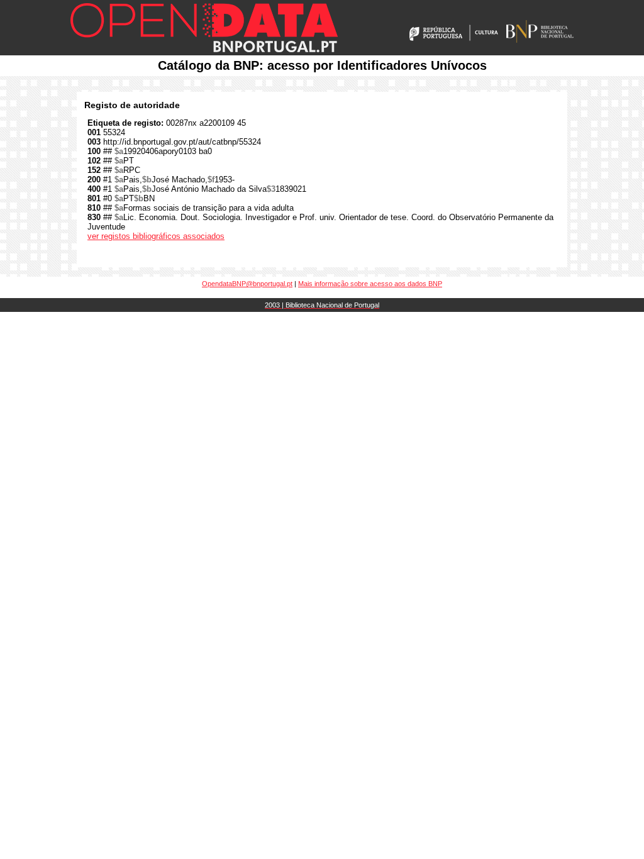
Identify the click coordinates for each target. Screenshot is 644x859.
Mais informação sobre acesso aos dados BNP (370, 283)
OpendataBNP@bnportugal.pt (247, 283)
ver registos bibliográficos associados (156, 236)
